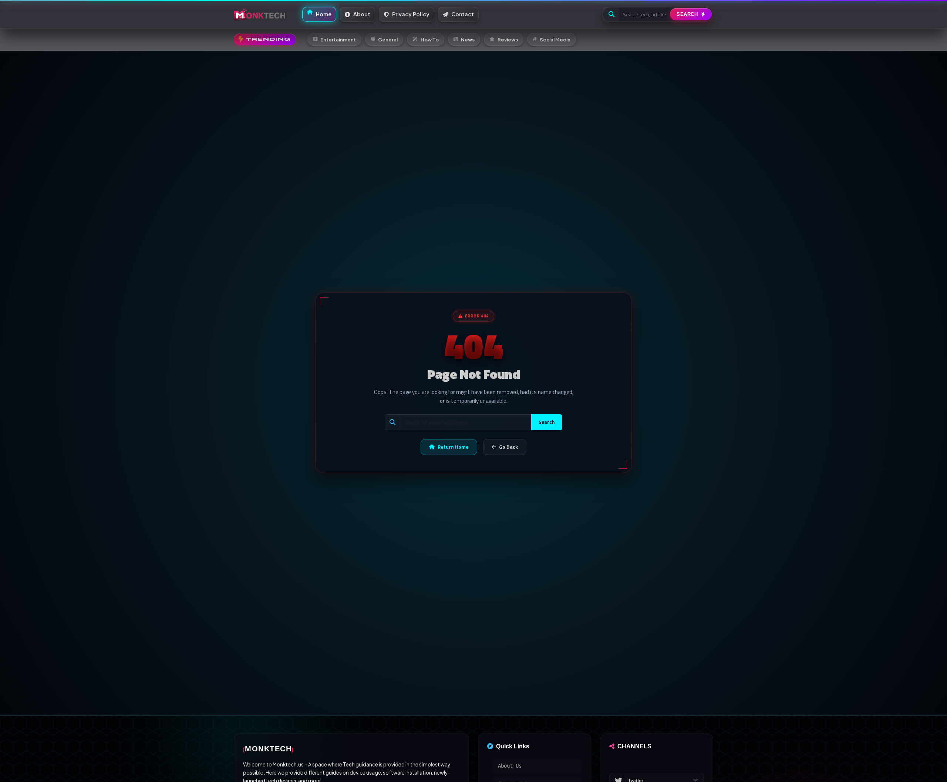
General (388, 39)
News (468, 39)
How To (430, 39)
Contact (462, 14)
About (361, 14)
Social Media (555, 39)
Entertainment (338, 39)
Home (323, 14)
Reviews (508, 39)
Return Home (453, 447)
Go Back (508, 447)
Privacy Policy (410, 14)
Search (547, 422)
